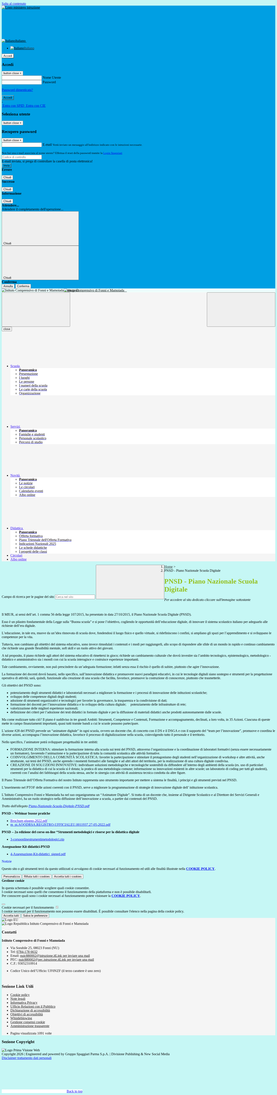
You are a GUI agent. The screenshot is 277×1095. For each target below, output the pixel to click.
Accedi (7, 56)
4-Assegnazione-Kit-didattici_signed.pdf (38, 854)
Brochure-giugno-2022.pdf (28, 821)
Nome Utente (52, 77)
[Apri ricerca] (241, 309)
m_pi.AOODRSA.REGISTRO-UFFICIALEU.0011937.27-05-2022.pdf (60, 824)
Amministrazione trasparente (29, 1026)
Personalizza (11, 876)
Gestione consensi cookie (27, 1022)
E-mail (47, 144)
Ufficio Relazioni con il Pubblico (32, 1006)
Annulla (8, 286)
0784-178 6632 (26, 952)
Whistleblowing (21, 1018)
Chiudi (7, 177)
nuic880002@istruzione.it (55, 955)
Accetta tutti (68, 876)
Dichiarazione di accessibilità (30, 1010)
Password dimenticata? (17, 90)
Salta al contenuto (14, 3)
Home (168, 566)
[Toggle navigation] (36, 309)
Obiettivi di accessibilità (26, 1014)
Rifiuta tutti (37, 876)
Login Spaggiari (112, 153)
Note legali (17, 999)
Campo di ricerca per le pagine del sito (28, 597)
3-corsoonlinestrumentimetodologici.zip (37, 839)
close (6, 329)
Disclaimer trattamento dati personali (27, 1058)
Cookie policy (20, 995)
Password (49, 82)
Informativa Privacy (23, 1002)
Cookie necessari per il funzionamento (28, 907)
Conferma (23, 286)
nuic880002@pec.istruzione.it (56, 959)
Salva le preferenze (35, 915)
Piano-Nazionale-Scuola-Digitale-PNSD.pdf (59, 806)
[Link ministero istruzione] (21, 7)
